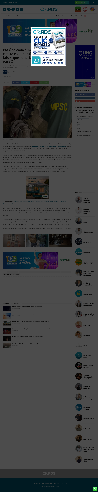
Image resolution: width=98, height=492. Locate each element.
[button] (67, 24)
